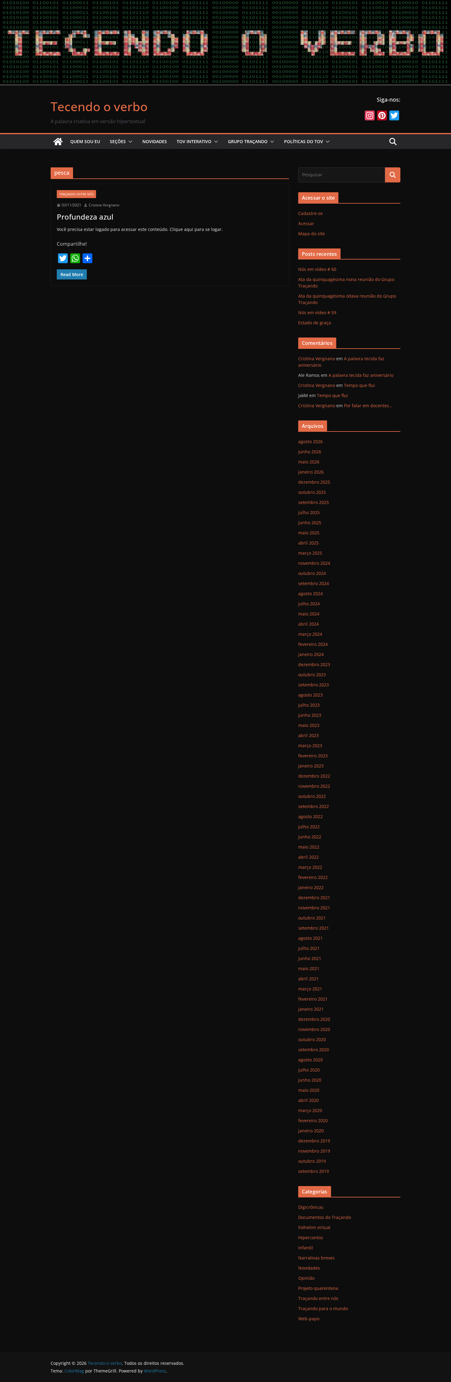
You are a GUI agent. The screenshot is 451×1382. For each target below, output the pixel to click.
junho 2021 (309, 958)
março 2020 (310, 1110)
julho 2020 (309, 1070)
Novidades (154, 141)
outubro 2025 (312, 492)
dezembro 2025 (314, 482)
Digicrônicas (310, 1207)
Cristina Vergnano (104, 205)
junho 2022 (309, 837)
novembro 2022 (314, 786)
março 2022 (310, 867)
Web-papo (308, 1318)
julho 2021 (309, 948)
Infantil (305, 1248)
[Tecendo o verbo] (58, 141)
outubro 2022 (312, 796)
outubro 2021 (312, 918)
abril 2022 (308, 857)
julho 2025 (309, 512)
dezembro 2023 (314, 664)
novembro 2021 (314, 908)
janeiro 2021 (311, 1009)
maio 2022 (308, 847)
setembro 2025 (313, 502)
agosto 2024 (310, 593)
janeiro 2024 (311, 654)
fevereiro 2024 (313, 644)
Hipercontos (310, 1237)
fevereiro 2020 (313, 1120)
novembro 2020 (314, 1029)
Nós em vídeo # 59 (317, 312)
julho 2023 (309, 705)
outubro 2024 (312, 573)
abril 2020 (308, 1100)
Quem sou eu (85, 141)
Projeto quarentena (318, 1288)
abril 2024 (308, 624)
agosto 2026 (310, 441)
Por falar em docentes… (368, 405)
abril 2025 (308, 543)
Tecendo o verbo (99, 106)
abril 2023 (308, 735)
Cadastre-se (310, 213)
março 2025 (310, 553)
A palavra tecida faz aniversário (361, 375)
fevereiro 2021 (313, 999)
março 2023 (310, 745)
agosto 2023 (310, 695)
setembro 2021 (313, 928)
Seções (118, 141)
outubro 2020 (312, 1039)
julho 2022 (309, 827)
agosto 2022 (310, 816)
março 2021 (310, 989)
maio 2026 (308, 462)
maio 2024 (308, 614)
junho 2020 (309, 1080)
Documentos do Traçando (324, 1217)
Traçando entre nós (76, 194)
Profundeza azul (85, 217)
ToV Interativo (194, 141)
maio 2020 (308, 1090)
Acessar (306, 223)
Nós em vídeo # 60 (317, 269)
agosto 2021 (310, 938)
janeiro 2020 (311, 1131)
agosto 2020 (310, 1060)
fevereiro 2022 (313, 877)
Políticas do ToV (303, 141)
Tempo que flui (359, 385)
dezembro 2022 (314, 776)
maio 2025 (308, 533)
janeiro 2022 (311, 887)
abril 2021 (308, 979)
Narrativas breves (316, 1258)
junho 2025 (309, 522)
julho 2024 (309, 604)
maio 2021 (308, 968)
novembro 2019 (314, 1151)
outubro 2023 (312, 674)
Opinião (306, 1278)
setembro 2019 (313, 1171)
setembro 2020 (313, 1049)
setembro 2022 (313, 806)
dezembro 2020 (314, 1019)
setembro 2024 (313, 583)
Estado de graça (314, 323)
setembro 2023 (313, 685)
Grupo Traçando (248, 141)
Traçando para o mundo (323, 1308)
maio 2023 (308, 725)
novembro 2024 (314, 563)
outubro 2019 (312, 1161)
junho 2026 (309, 452)
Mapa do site (311, 233)
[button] (129, 141)
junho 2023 (309, 715)
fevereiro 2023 (313, 756)
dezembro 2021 (314, 897)
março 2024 (310, 634)
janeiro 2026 (311, 472)
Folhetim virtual (314, 1227)
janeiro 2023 (311, 766)
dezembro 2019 (314, 1141)
